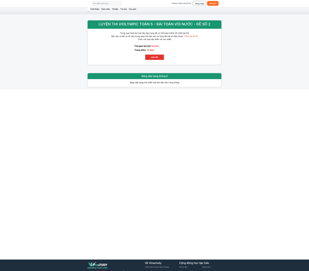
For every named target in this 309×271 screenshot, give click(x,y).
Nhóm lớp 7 (206, 267)
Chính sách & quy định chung (157, 267)
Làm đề (154, 57)
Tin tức (123, 9)
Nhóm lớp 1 (183, 267)
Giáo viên (105, 9)
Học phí (132, 9)
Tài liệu (115, 9)
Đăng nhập (199, 4)
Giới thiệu (94, 9)
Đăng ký (213, 3)
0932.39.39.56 (184, 3)
